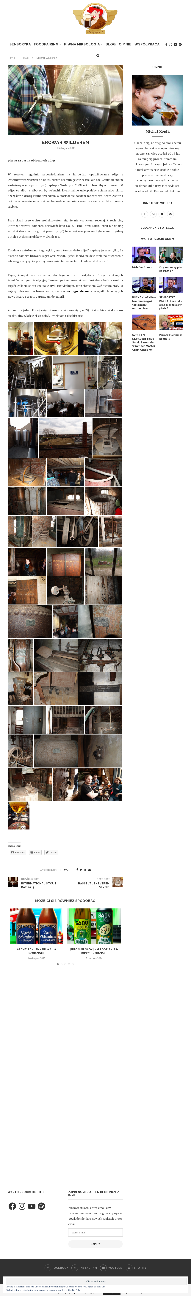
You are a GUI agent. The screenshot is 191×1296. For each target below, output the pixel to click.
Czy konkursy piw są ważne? (170, 269)
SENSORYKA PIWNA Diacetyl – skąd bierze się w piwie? (170, 303)
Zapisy (95, 1244)
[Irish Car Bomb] (144, 255)
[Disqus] (65, 1018)
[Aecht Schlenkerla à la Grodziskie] (36, 926)
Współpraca (147, 44)
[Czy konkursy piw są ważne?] (171, 255)
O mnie (125, 44)
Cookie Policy (75, 1290)
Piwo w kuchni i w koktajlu (170, 337)
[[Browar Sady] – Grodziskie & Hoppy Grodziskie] (94, 926)
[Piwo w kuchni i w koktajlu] (171, 323)
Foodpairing (46, 44)
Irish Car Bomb (141, 267)
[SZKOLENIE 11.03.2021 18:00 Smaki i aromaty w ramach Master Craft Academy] (144, 323)
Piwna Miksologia (82, 44)
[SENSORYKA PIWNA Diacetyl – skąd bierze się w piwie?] (171, 285)
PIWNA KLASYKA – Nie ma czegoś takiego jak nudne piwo (144, 303)
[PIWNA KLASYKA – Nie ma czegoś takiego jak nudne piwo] (144, 285)
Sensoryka (20, 44)
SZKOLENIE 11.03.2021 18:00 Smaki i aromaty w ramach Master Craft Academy (143, 342)
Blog (111, 44)
